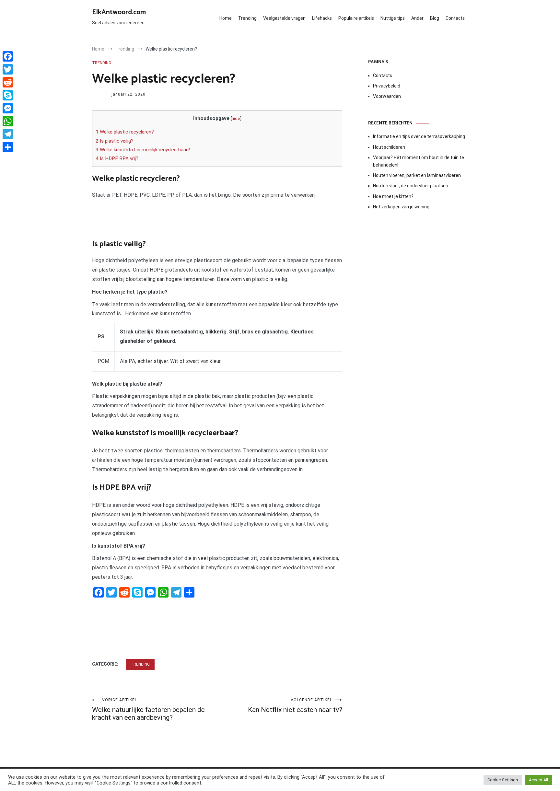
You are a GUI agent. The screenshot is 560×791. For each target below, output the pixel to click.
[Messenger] (7, 108)
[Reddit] (7, 82)
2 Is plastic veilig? (115, 141)
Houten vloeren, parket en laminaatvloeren (417, 175)
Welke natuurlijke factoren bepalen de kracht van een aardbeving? (148, 709)
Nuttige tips (392, 18)
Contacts (455, 18)
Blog (434, 18)
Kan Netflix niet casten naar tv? (295, 706)
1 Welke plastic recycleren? (125, 132)
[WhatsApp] (7, 121)
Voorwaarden (387, 96)
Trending (247, 18)
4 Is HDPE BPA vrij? (117, 158)
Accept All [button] (538, 779)
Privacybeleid (386, 85)
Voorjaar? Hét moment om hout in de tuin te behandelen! (418, 161)
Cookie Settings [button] (502, 779)
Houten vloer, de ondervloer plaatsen (410, 185)
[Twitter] (7, 69)
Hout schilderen (389, 147)
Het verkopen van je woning (401, 206)
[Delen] (7, 147)
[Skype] (7, 95)
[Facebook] (7, 56)
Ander (417, 18)
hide (236, 118)
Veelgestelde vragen (284, 18)
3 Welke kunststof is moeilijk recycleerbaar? (143, 150)
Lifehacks (322, 18)
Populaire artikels (356, 18)
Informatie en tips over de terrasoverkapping (419, 136)
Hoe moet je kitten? (393, 196)
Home (225, 18)
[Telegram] (7, 134)
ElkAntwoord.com (119, 12)
